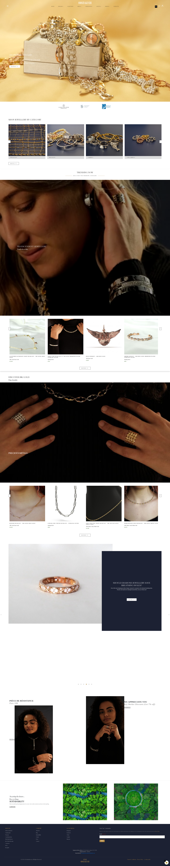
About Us (38, 830)
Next (161, 141)
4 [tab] (86, 684)
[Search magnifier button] (156, 7)
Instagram (69, 830)
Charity (37, 837)
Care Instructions (8, 837)
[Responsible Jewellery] (85, 106)
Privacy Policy (157, 831)
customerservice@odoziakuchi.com (88, 853)
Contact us (7, 843)
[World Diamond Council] (106, 106)
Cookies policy (147, 859)
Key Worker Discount (9, 841)
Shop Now (12, 739)
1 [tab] (78, 684)
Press (37, 839)
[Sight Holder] (64, 107)
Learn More (12, 806)
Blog (37, 832)
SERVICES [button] (107, 6)
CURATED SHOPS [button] (88, 6)
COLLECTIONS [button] (70, 6)
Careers (37, 841)
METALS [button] (79, 6)
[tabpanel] (85, 584)
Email (102, 834)
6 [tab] (91, 684)
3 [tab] (83, 684)
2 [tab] (81, 684)
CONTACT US (116, 6)
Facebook (68, 832)
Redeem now (127, 707)
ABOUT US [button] (98, 6)
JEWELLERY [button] (60, 6)
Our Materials (7, 832)
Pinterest (68, 839)
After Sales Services (9, 839)
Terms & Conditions (131, 859)
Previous (9, 141)
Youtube (68, 837)
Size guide (7, 847)
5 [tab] (89, 684)
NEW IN (52, 6)
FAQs (6, 845)
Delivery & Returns (8, 830)
